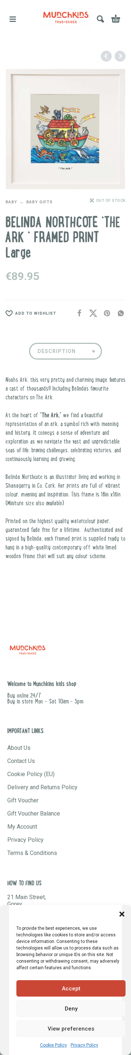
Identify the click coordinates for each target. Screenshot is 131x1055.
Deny (71, 1008)
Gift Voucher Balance (33, 813)
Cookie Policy (53, 1045)
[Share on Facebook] (77, 313)
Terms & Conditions (32, 852)
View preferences (71, 1028)
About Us (19, 747)
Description (56, 351)
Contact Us (21, 760)
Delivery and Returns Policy (42, 787)
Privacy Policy (84, 1045)
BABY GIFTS (39, 202)
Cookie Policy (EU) (31, 774)
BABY (11, 202)
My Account (22, 826)
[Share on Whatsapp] (119, 313)
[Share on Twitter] (91, 313)
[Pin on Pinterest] (105, 313)
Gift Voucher (23, 800)
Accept (71, 988)
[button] (122, 914)
